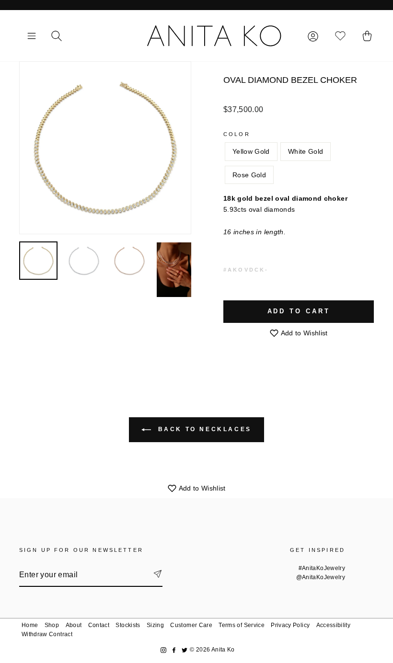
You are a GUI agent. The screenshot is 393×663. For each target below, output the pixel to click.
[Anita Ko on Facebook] (174, 649)
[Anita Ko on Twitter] (184, 649)
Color (236, 134)
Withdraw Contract (47, 634)
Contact (98, 625)
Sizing (155, 625)
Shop (52, 625)
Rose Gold (249, 175)
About (74, 625)
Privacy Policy (290, 625)
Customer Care (191, 625)
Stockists (128, 625)
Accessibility (333, 625)
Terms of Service (242, 625)
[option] (105, 147)
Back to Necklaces (203, 429)
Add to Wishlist (303, 333)
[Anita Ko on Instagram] (163, 649)
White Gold (306, 151)
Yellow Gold (251, 151)
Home (30, 625)
